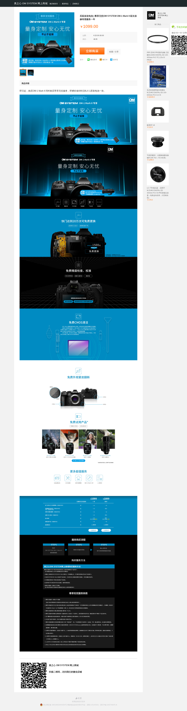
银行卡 (105, 60)
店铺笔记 (75, 4)
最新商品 (65, 4)
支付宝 (115, 60)
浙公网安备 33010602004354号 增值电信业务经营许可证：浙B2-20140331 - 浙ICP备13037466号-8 (80, 705)
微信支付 (93, 60)
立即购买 (92, 51)
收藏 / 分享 (114, 52)
